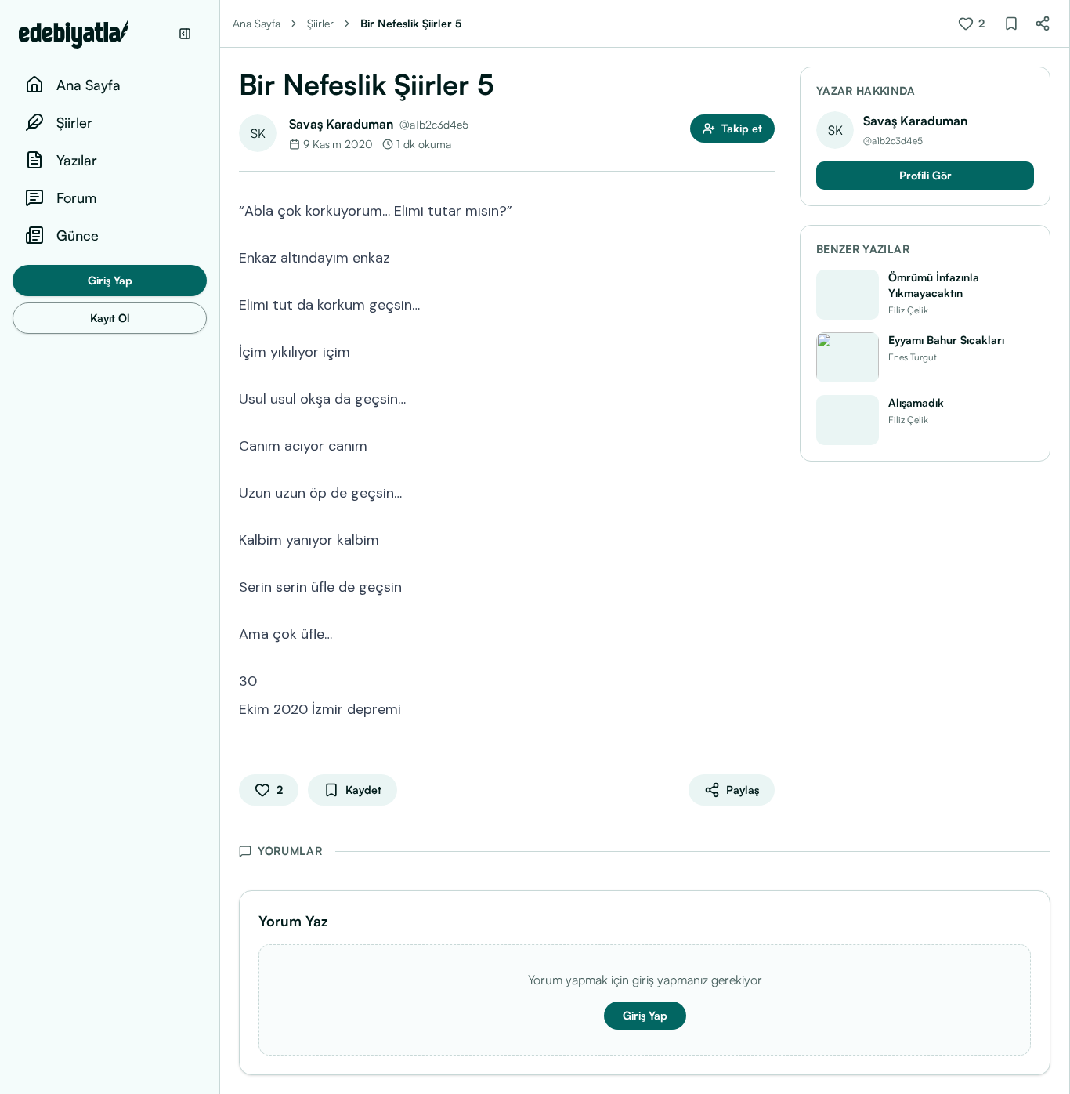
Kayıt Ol (110, 317)
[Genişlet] (219, 547)
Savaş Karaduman (341, 124)
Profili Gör (925, 175)
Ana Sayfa (256, 23)
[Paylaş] (1042, 23)
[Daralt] (185, 34)
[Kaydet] (1011, 23)
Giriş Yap (110, 280)
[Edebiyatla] (94, 34)
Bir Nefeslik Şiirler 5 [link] (410, 23)
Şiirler (320, 23)
